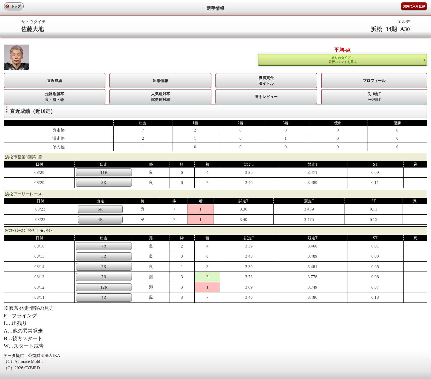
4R (100, 219)
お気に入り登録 (414, 6)
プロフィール (374, 80)
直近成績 (54, 80)
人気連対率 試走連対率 (160, 97)
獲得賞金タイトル (266, 81)
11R (104, 172)
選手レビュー (266, 97)
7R (103, 246)
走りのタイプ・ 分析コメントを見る (342, 60)
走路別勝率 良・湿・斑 (54, 97)
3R (103, 182)
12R (104, 287)
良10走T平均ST (374, 97)
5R (100, 209)
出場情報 (160, 80)
